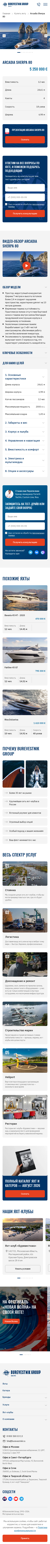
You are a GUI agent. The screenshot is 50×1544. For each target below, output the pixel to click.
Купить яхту (20, 13)
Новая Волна (11, 1321)
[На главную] (15, 4)
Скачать (25, 139)
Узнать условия (22, 1268)
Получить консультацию (25, 213)
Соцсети (9, 1492)
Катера (6, 1390)
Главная (6, 13)
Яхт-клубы (8, 1412)
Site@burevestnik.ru (16, 1441)
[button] (4, 35)
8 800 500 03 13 (15, 1436)
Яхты (5, 1384)
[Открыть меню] (45, 4)
